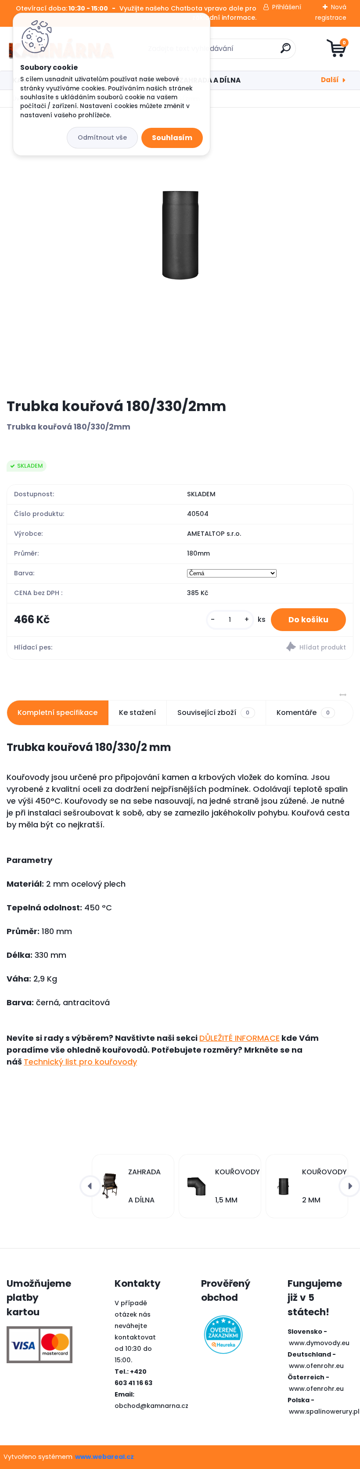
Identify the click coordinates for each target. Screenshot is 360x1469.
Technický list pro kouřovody (80, 1061)
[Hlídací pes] (266, 648)
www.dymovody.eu (319, 1343)
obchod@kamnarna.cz (151, 1405)
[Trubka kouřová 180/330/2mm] (180, 252)
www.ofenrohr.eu (316, 1365)
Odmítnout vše (102, 137)
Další (330, 79)
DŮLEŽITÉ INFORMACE (239, 1037)
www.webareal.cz (104, 1456)
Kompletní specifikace (57, 712)
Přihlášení (286, 7)
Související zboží (213, 712)
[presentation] (90, 1186)
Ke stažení (137, 712)
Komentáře (303, 712)
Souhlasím (172, 138)
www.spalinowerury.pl (324, 1411)
